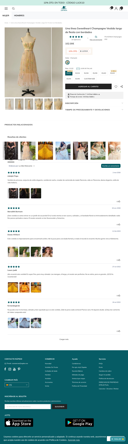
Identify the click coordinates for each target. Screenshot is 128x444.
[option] (28, 62)
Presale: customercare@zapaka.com (17, 363)
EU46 (77, 79)
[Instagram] (10, 369)
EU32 (69, 73)
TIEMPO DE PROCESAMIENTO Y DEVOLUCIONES (87, 110)
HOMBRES (19, 15)
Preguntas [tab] (34, 160)
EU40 (104, 73)
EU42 (112, 73)
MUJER (5, 15)
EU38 (95, 73)
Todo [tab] (11, 160)
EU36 (86, 73)
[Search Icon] (16, 8)
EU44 (69, 79)
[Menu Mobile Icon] (6, 8)
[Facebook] (5, 369)
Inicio (6, 23)
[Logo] (64, 8)
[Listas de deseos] (116, 86)
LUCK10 (85, 51)
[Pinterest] (19, 369)
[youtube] (14, 369)
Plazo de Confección (77, 94)
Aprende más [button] (74, 440)
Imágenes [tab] (21, 160)
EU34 (77, 73)
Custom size (89, 79)
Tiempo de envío (76, 97)
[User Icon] (116, 8)
